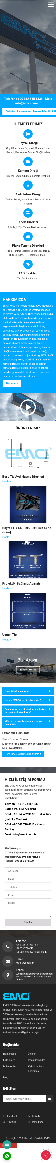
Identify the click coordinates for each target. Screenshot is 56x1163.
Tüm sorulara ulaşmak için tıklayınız (23, 754)
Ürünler (32, 1053)
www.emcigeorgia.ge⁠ (27, 856)
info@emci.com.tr (24, 834)
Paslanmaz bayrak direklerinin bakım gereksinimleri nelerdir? (25, 711)
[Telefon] (46, 1155)
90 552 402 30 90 (24, 814)
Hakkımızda (9, 1053)
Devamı (10, 383)
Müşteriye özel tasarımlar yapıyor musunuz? (24, 722)
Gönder (28, 922)
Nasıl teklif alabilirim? (17, 691)
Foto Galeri (9, 1060)
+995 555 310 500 (23, 860)
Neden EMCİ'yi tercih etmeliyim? (23, 700)
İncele (6, 481)
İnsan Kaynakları (36, 1060)
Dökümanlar (9, 1066)
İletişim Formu (28, 669)
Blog (5, 1077)
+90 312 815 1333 (27, 804)
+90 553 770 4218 (25, 809)
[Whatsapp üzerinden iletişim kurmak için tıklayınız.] (7, 1155)
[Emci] (10, 5)
